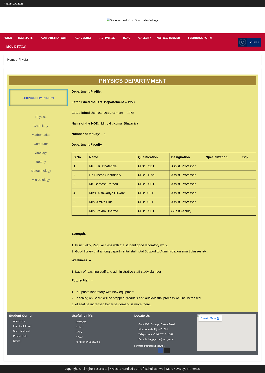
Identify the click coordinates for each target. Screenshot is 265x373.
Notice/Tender (168, 38)
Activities (107, 38)
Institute (25, 38)
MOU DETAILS (16, 47)
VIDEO (254, 42)
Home (8, 38)
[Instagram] (167, 350)
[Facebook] (160, 350)
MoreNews (173, 369)
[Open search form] (234, 42)
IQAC (126, 38)
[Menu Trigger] (247, 8)
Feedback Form (200, 38)
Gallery (144, 38)
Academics (83, 38)
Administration (54, 38)
